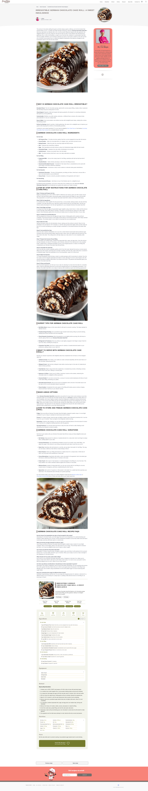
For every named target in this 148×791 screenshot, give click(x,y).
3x (82, 618)
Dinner (112, 1)
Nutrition (73, 615)
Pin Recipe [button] (66, 597)
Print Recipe (58, 597)
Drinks (118, 1)
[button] (83, 622)
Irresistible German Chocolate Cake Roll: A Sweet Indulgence (58, 6)
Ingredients (42, 615)
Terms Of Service (60, 785)
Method (63, 615)
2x (80, 618)
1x (78, 618)
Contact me (45, 785)
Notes (83, 615)
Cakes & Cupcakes (43, 6)
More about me (102, 65)
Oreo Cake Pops (71, 128)
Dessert (124, 1)
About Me (130, 1)
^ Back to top (28, 785)
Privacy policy (52, 785)
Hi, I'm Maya (38, 785)
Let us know (57, 744)
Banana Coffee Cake (77, 474)
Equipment (53, 615)
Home (101, 1)
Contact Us (137, 1)
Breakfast (107, 1)
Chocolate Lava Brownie (42, 476)
